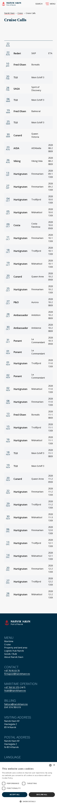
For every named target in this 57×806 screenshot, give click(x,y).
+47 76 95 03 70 (12, 670)
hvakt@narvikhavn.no (15, 690)
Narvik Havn (9, 13)
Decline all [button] (41, 794)
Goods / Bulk (10, 653)
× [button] (54, 765)
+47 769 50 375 (11, 687)
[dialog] (28, 784)
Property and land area (15, 647)
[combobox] (50, 765)
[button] (50, 4)
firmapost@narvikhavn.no (17, 673)
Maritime (8, 641)
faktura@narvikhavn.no (16, 704)
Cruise (20, 13)
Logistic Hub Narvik (14, 650)
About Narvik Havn (13, 657)
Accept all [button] (15, 794)
